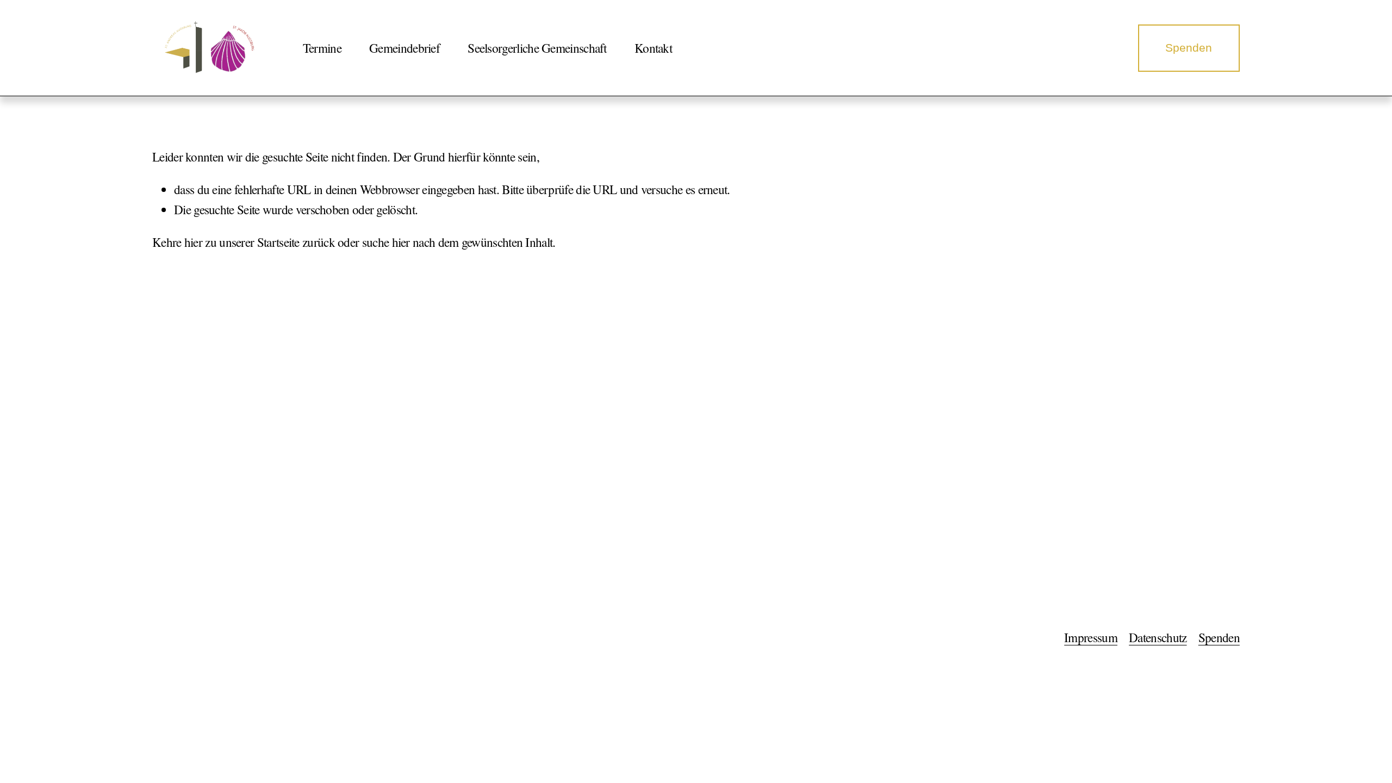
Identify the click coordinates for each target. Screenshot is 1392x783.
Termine (322, 48)
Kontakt (653, 48)
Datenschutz (1157, 637)
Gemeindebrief (404, 48)
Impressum (1090, 637)
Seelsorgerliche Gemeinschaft (537, 48)
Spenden (1188, 47)
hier (193, 242)
